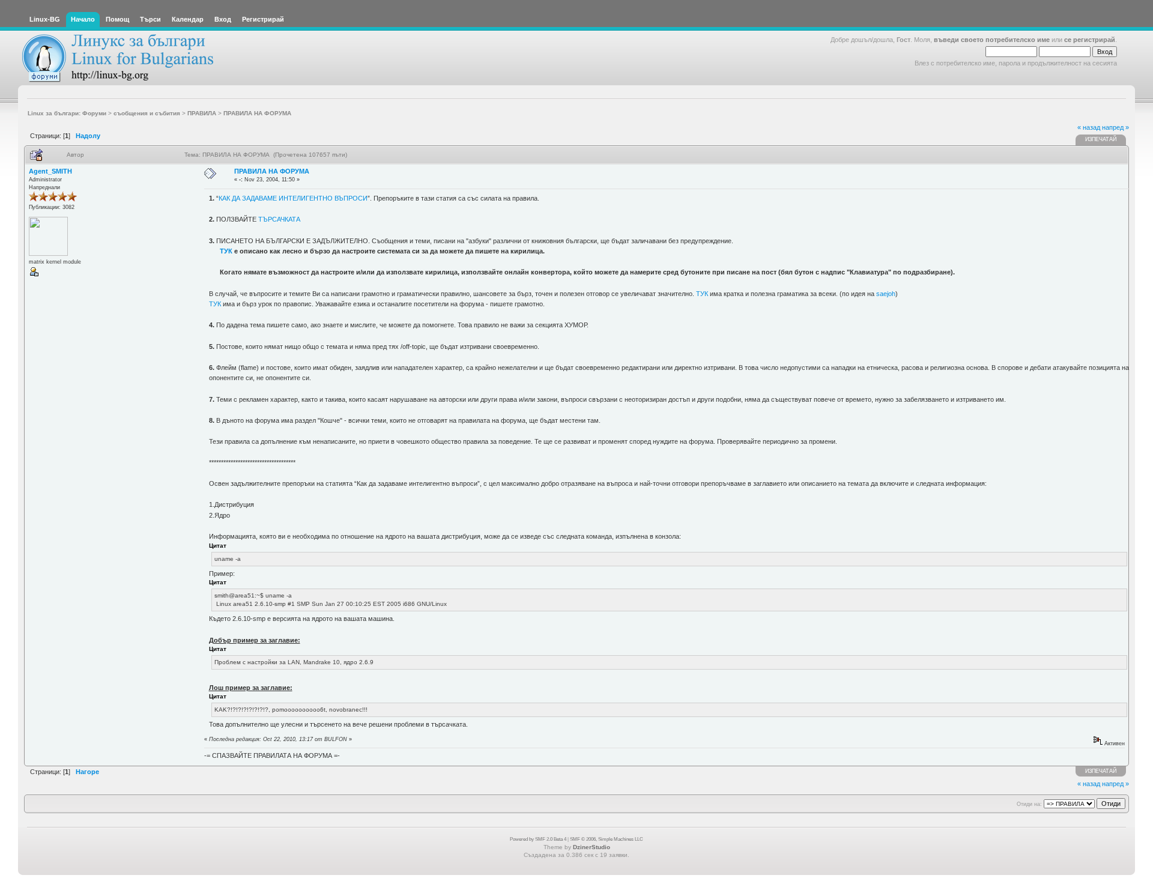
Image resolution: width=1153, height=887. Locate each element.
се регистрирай (1089, 39)
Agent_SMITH (50, 171)
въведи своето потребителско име (992, 39)
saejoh (885, 293)
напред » (1115, 127)
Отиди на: (1029, 804)
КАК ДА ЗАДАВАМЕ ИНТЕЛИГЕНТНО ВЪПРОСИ (293, 198)
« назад (1088, 127)
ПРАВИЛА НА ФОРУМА (271, 171)
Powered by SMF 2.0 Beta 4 (538, 839)
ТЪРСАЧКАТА (279, 219)
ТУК (226, 251)
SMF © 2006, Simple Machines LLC (606, 839)
